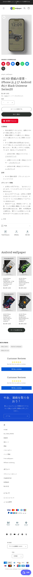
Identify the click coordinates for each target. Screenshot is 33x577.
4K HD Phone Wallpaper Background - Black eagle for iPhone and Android (7, 318)
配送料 (6, 96)
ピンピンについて (9, 498)
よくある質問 (8, 502)
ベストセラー (8, 450)
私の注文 (6, 486)
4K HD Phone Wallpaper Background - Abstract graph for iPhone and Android (24, 282)
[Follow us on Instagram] (8, 64)
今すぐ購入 (16, 114)
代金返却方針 (8, 478)
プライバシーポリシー (10, 474)
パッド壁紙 (7, 454)
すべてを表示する (16, 330)
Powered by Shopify (23, 569)
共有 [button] (4, 219)
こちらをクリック (10, 156)
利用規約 (6, 482)
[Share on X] (18, 64)
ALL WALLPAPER (9, 434)
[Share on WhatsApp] (22, 64)
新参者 (6, 438)
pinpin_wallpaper (13, 569)
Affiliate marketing (9, 462)
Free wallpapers (8, 458)
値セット (6, 442)
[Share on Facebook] (13, 64)
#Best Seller (4, 346)
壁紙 (5, 446)
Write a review (16, 369)
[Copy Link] (3, 68)
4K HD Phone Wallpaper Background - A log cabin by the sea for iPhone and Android (8, 282)
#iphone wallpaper (16, 346)
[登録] (27, 416)
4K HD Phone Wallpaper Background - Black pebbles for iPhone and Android (24, 318)
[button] (4, 8)
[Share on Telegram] (27, 64)
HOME (6, 429)
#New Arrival (5, 350)
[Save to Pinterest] (3, 64)
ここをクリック (10, 169)
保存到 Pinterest (11, 121)
